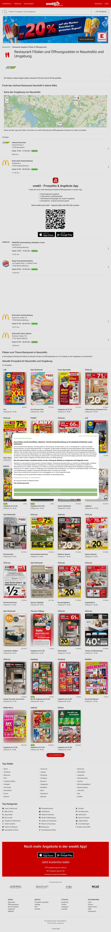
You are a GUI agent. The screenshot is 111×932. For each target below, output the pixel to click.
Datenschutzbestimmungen (88, 436)
